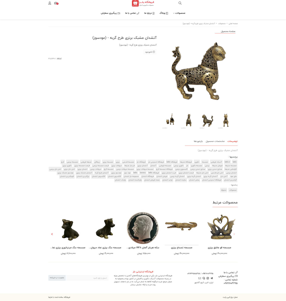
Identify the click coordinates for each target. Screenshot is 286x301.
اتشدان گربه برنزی (194, 176)
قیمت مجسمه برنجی (101, 165)
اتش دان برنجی (55, 169)
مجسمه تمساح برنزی (181, 247)
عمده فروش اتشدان (152, 179)
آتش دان (223, 176)
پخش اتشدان (194, 179)
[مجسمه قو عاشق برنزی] (219, 227)
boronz (143, 172)
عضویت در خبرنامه (57, 277)
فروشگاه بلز (141, 162)
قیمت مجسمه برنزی (82, 165)
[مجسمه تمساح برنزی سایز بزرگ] (181, 227)
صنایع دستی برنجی (197, 169)
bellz (235, 162)
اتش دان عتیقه (202, 172)
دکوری (197, 162)
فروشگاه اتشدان (148, 176)
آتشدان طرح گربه (101, 172)
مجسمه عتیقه (231, 165)
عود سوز (127, 172)
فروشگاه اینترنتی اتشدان (211, 179)
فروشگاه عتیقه (186, 162)
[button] (52, 234)
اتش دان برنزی (69, 169)
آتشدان (153, 165)
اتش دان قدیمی (217, 172)
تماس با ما (131, 13)
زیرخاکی (97, 162)
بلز (187, 165)
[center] (180, 3)
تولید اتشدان (168, 179)
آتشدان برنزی (142, 165)
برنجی (207, 165)
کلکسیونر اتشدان (98, 176)
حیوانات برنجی (95, 169)
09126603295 (207, 273)
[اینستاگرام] (207, 278)
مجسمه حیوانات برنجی (125, 169)
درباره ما (148, 13)
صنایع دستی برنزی (215, 169)
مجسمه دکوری (196, 165)
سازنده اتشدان (180, 179)
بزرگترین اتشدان (83, 176)
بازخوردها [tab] (198, 141)
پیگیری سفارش (109, 13)
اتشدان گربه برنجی (177, 176)
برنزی (118, 162)
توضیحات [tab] (232, 141)
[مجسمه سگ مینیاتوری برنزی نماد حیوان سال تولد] (68, 227)
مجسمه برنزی (108, 162)
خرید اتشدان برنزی (169, 172)
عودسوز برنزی (116, 172)
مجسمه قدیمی (128, 162)
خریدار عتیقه (130, 165)
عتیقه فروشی (86, 162)
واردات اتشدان (120, 179)
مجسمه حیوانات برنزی (145, 169)
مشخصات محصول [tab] (215, 141)
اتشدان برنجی (231, 172)
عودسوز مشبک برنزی (65, 172)
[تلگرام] (211, 278)
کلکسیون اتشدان (114, 176)
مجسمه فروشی (165, 165)
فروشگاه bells (154, 172)
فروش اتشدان (162, 176)
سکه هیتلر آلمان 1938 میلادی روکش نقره (143, 247)
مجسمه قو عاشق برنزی (219, 247)
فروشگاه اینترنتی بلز (156, 162)
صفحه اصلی (233, 23)
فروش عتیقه (217, 165)
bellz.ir (227, 162)
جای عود (233, 176)
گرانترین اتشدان (230, 179)
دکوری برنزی (67, 165)
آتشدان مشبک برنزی (84, 172)
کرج (62, 162)
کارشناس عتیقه (231, 169)
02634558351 (193, 273)
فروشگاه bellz (172, 162)
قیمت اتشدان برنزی (186, 172)
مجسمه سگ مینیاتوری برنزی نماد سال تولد (68, 247)
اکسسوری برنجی (181, 169)
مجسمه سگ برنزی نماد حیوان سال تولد (106, 247)
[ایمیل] (199, 278)
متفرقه (223, 190)
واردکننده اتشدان (135, 179)
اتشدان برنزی (82, 169)
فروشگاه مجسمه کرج (164, 169)
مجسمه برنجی (72, 162)
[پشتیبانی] (203, 278)
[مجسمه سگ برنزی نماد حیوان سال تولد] (105, 227)
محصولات (180, 13)
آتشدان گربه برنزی (211, 176)
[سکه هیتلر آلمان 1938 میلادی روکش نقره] (143, 227)
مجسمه (205, 162)
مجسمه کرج (108, 169)
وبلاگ (163, 13)
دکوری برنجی (179, 165)
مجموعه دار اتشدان (131, 176)
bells (135, 172)
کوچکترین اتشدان (67, 176)
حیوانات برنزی (116, 165)
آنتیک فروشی (216, 162)
